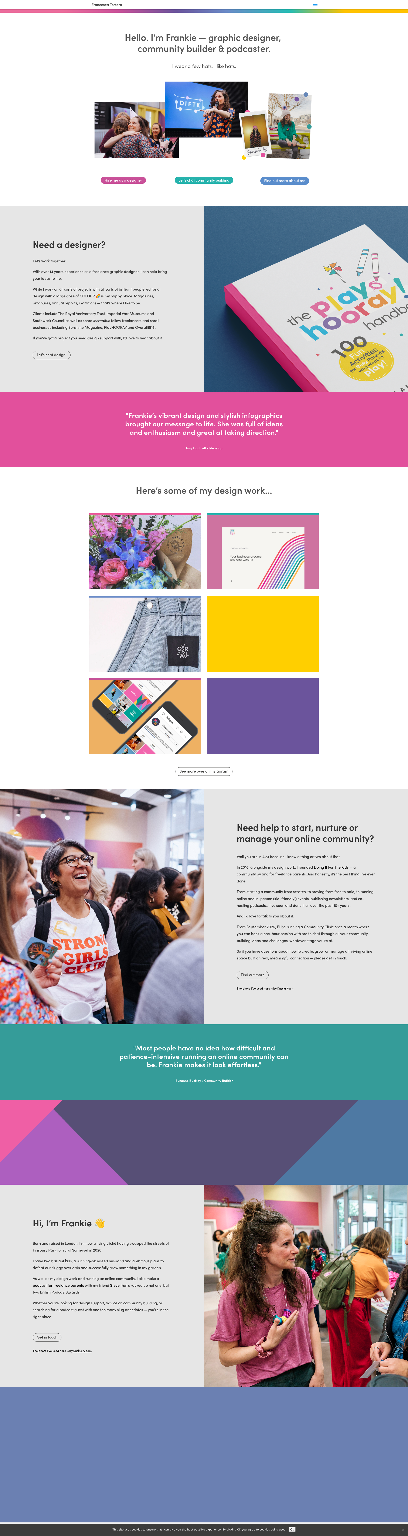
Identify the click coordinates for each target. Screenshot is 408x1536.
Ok (292, 1529)
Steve (115, 1285)
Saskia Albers (82, 1350)
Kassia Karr (285, 988)
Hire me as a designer (123, 180)
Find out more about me (284, 180)
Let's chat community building (204, 180)
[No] (403, 1530)
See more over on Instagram (204, 771)
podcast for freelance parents (58, 1285)
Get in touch (47, 1337)
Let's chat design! (52, 354)
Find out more (253, 974)
